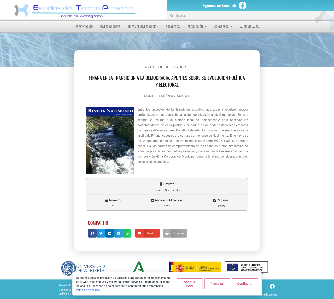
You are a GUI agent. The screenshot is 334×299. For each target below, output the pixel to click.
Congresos (221, 26)
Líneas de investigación (143, 26)
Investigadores (110, 26)
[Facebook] (242, 5)
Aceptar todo (189, 283)
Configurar (245, 283)
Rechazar (217, 283)
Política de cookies (267, 294)
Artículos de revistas (167, 67)
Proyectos (173, 26)
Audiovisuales (249, 26)
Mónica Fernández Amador (167, 96)
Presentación (84, 26)
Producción (195, 26)
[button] (167, 184)
